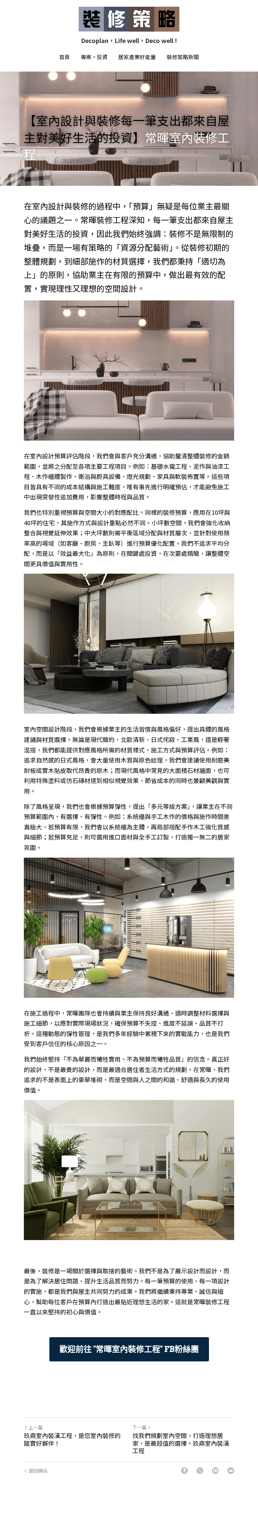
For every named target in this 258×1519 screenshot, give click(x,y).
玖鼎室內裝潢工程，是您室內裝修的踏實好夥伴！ (72, 1439)
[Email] (230, 1470)
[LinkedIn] (215, 1470)
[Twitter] (200, 1470)
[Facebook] (184, 1470)
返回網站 (38, 1470)
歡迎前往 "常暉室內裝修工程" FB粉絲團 (129, 1349)
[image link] (129, 19)
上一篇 (36, 1427)
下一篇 (139, 1427)
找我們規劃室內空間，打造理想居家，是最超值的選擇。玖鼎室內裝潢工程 (180, 1443)
